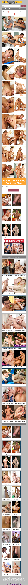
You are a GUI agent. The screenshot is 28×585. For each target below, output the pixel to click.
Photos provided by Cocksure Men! (14, 182)
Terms (11, 584)
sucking (20, 13)
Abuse (19, 584)
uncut (16, 13)
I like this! (13, 190)
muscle (8, 13)
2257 (8, 584)
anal (7, 11)
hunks (4, 13)
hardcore (16, 11)
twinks (12, 13)
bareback (11, 11)
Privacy (15, 584)
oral (20, 11)
